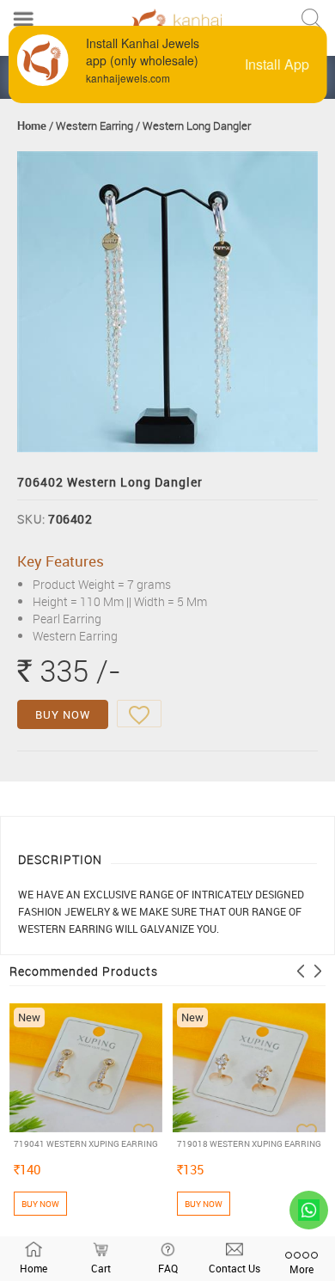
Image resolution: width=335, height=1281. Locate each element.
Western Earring (94, 125)
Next (317, 971)
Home (31, 125)
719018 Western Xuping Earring (249, 1143)
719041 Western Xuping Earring (86, 1143)
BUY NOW (62, 714)
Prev (300, 971)
